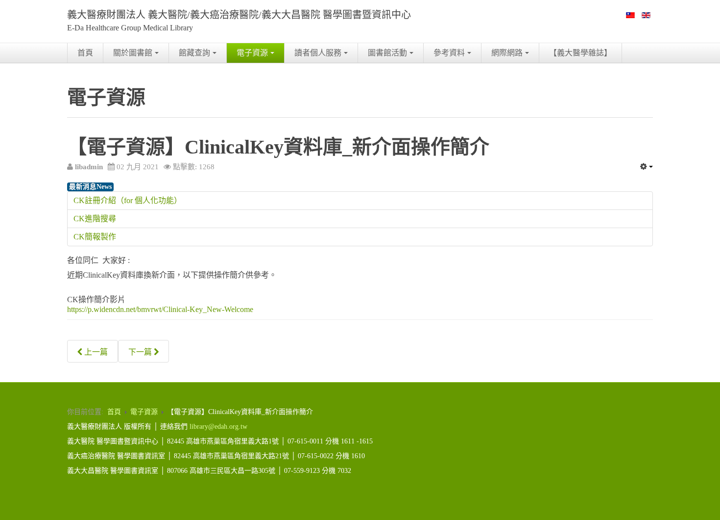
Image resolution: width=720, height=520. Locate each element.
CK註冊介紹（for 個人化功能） (127, 200)
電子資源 (252, 53)
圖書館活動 (387, 53)
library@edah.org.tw (218, 426)
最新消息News (90, 186)
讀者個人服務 (317, 53)
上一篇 (95, 352)
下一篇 (141, 352)
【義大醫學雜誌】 (580, 53)
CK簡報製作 (94, 237)
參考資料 (449, 53)
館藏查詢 (194, 53)
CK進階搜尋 (94, 218)
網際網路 (507, 53)
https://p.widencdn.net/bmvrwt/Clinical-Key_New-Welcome (160, 309)
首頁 (85, 53)
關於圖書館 (132, 53)
